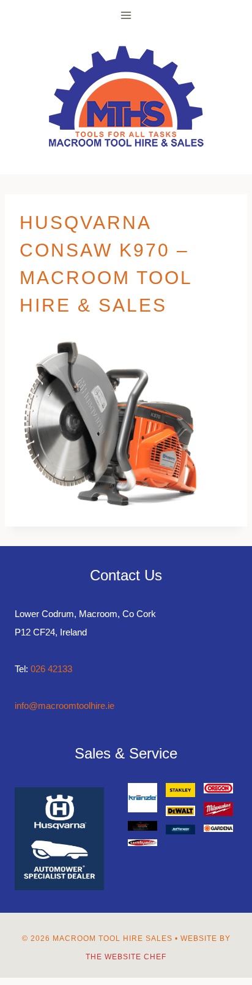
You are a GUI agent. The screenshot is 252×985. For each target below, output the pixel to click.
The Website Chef (126, 957)
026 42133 (51, 669)
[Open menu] (126, 15)
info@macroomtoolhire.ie (64, 705)
